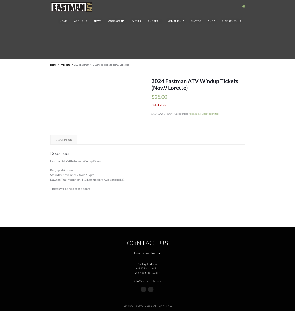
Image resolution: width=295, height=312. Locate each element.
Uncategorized (210, 113)
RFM (198, 113)
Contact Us (116, 21)
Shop (211, 21)
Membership (176, 21)
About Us (80, 21)
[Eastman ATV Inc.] (71, 7)
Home (63, 21)
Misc (191, 113)
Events (136, 21)
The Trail (154, 21)
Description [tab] (64, 139)
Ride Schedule (231, 21)
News (97, 21)
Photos (196, 21)
